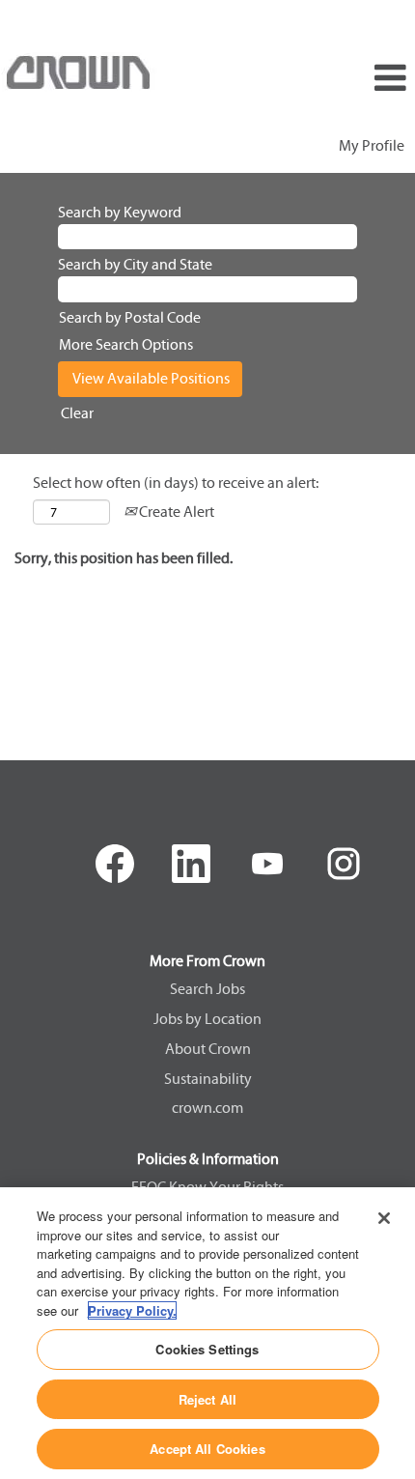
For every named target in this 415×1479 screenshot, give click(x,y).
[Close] (384, 1218)
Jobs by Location (207, 1019)
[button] (346, 79)
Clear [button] (77, 413)
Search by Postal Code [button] (130, 317)
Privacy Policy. (132, 1310)
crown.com (207, 1108)
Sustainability (208, 1079)
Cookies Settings (207, 1349)
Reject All (207, 1399)
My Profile (371, 145)
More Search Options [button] (126, 344)
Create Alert (175, 511)
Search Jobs (207, 989)
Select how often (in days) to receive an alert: (175, 482)
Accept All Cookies (207, 1448)
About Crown (208, 1049)
